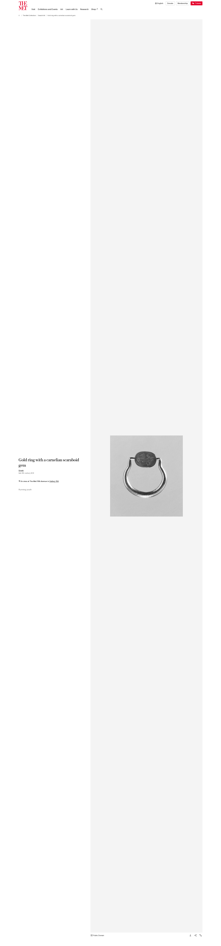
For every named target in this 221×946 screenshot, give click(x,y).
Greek (21, 470)
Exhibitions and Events (48, 9)
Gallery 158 (54, 481)
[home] (19, 15)
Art (61, 9)
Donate (170, 3)
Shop (93, 9)
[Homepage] (23, 5)
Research (84, 9)
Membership (183, 3)
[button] (146, 476)
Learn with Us (71, 9)
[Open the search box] (101, 9)
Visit (33, 9)
